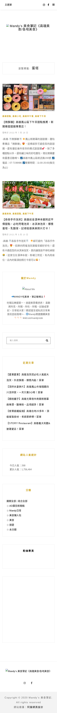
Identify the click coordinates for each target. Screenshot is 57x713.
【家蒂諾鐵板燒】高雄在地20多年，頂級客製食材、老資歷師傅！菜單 (27, 414)
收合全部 (22, 501)
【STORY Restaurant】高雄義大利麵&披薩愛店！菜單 (28, 426)
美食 (11, 520)
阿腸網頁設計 (35, 707)
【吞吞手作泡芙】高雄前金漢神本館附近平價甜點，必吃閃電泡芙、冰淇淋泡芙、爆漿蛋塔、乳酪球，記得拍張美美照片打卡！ (28, 224)
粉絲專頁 (28, 550)
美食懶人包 (15, 515)
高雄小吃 (17, 116)
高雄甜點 (6, 116)
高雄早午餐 (28, 116)
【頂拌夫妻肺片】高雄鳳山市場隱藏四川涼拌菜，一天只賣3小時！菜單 (27, 389)
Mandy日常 (15, 510)
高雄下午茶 (40, 116)
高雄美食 (6, 214)
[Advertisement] (28, 609)
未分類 (12, 529)
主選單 (8, 4)
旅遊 (11, 524)
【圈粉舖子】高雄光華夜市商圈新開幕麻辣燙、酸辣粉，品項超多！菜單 (27, 401)
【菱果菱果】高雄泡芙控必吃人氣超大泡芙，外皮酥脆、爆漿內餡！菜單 (27, 377)
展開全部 (11, 501)
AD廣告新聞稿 (17, 505)
